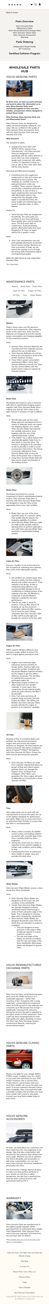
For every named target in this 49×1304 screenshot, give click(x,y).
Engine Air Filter (34, 291)
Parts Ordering (24, 41)
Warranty (24, 37)
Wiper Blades (36, 295)
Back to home (12, 12)
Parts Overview (25, 21)
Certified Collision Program (24, 53)
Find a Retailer (24, 1287)
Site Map (24, 1261)
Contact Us (24, 1266)
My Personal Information (25, 1293)
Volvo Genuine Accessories (24, 35)
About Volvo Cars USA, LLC (24, 1271)
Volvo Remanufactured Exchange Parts (24, 30)
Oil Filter (16, 295)
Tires (25, 295)
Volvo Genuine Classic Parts (24, 33)
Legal (24, 1282)
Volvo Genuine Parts (24, 26)
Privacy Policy (24, 1277)
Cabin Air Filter (19, 291)
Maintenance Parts (24, 28)
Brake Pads (25, 286)
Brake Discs (37, 286)
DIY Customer (24, 49)
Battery (15, 286)
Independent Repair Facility (24, 46)
